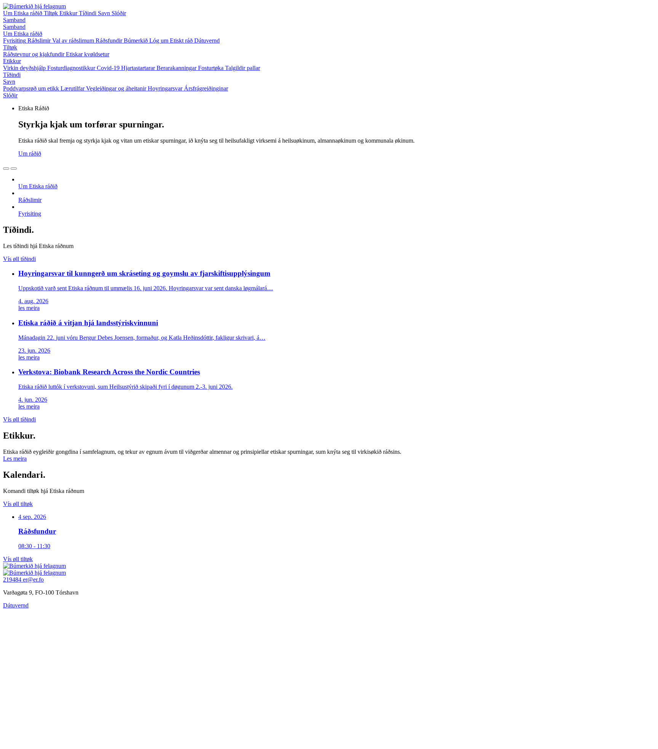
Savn (105, 13)
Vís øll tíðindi (19, 259)
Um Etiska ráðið (23, 13)
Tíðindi (88, 13)
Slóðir (119, 13)
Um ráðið (29, 153)
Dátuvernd (16, 605)
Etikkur (69, 13)
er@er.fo (33, 579)
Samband (14, 20)
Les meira (15, 458)
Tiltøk (51, 13)
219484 (13, 579)
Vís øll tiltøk (18, 504)
